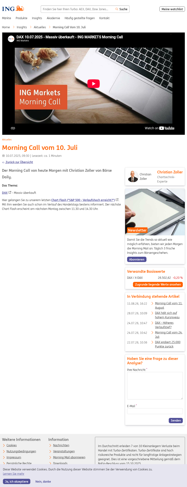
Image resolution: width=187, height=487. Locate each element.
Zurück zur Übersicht (19, 162)
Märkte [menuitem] (6, 18)
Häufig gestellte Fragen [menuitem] (80, 18)
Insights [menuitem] (37, 18)
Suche (123, 9)
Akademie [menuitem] (53, 18)
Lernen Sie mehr (13, 474)
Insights (22, 27)
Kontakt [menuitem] (104, 18)
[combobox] (77, 9)
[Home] (13, 8)
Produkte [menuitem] (21, 18)
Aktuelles (40, 27)
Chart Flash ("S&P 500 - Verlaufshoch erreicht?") (83, 200)
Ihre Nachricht (137, 369)
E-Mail (132, 406)
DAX (5, 193)
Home (6, 27)
